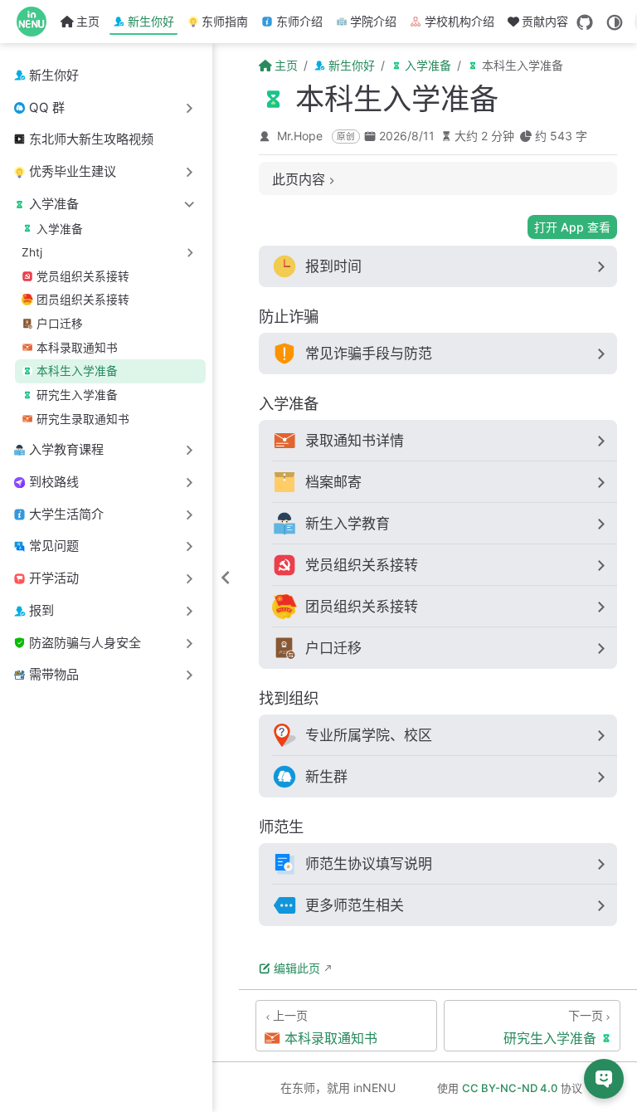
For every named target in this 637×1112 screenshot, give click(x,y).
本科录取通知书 (77, 347)
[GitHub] (584, 22)
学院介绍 (373, 21)
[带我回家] (37, 22)
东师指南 (225, 21)
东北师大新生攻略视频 (91, 139)
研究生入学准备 (77, 395)
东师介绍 (299, 21)
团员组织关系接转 (82, 299)
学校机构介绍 (459, 21)
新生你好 (151, 21)
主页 (88, 21)
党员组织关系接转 (82, 276)
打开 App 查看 (572, 227)
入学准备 (59, 229)
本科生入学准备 (77, 371)
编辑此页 (297, 968)
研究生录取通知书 (82, 419)
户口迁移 (59, 323)
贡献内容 (545, 21)
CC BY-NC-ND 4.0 (509, 1088)
